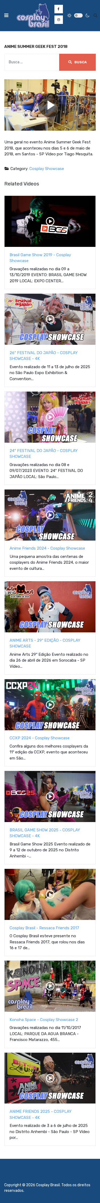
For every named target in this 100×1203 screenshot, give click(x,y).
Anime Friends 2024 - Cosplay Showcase (47, 548)
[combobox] (95, 15)
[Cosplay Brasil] (33, 15)
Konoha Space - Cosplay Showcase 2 (44, 1019)
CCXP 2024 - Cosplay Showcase (40, 738)
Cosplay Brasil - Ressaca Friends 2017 (44, 928)
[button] (6, 15)
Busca (80, 62)
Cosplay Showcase (46, 168)
